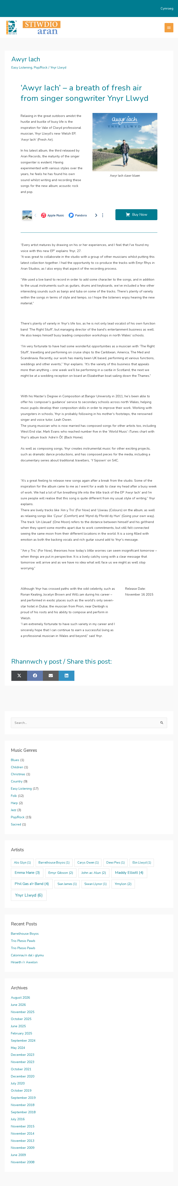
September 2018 (23, 1112)
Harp (14, 803)
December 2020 (22, 1076)
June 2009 (18, 1155)
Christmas (18, 774)
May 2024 (18, 1048)
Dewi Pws (115, 863)
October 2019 (21, 1090)
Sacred (16, 824)
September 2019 (23, 1098)
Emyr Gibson (60, 872)
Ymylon (123, 883)
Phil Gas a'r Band (32, 883)
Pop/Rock (41, 67)
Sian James (67, 884)
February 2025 (21, 1033)
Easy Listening (21, 67)
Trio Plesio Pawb (23, 941)
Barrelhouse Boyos (54, 863)
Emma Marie (27, 872)
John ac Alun (94, 872)
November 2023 (22, 1062)
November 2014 (22, 1133)
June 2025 (18, 1026)
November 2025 (22, 1012)
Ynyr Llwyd (58, 67)
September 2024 (23, 1040)
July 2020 (18, 1083)
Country (16, 781)
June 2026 (18, 1005)
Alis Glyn (22, 863)
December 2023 (22, 1055)
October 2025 (21, 1019)
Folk (14, 796)
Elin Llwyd (142, 863)
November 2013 (22, 1141)
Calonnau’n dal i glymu (27, 955)
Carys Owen (88, 863)
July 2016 (18, 1119)
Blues (15, 760)
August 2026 (20, 997)
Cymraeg (167, 8)
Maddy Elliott (129, 872)
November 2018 (22, 1105)
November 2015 (22, 1126)
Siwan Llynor (95, 884)
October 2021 (21, 1069)
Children (17, 767)
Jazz (13, 810)
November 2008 (22, 1162)
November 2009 (22, 1148)
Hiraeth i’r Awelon (24, 962)
